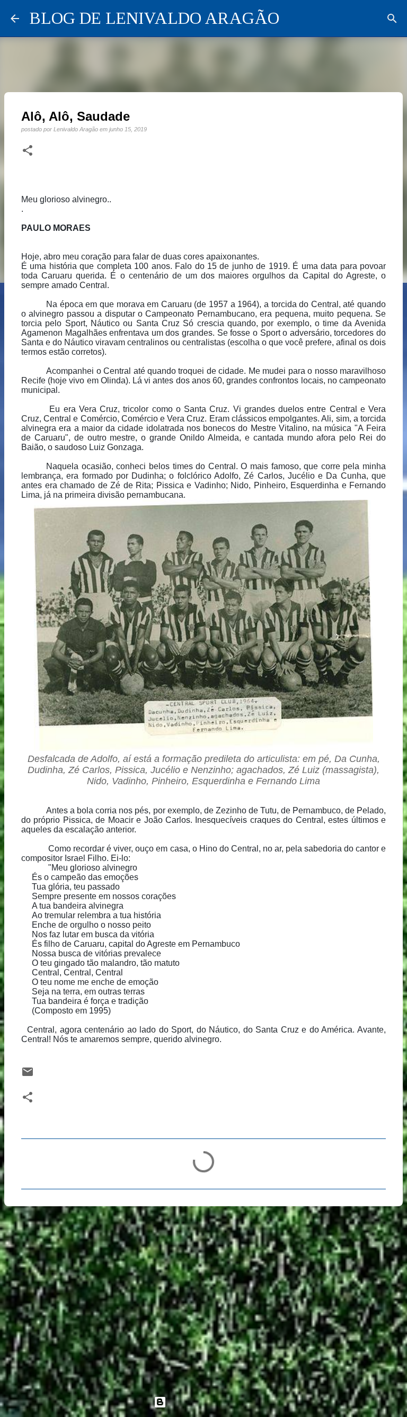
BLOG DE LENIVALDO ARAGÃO (154, 18)
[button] (27, 151)
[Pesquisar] (392, 18)
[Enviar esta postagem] (27, 1075)
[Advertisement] (203, 1296)
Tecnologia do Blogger (209, 1401)
